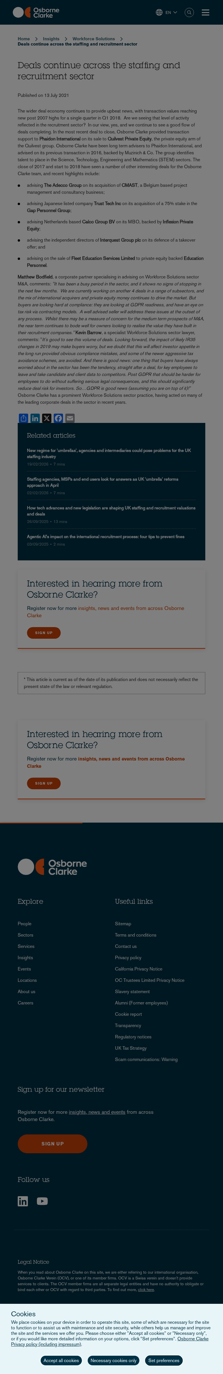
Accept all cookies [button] (61, 1360)
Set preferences (163, 1360)
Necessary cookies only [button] (113, 1360)
